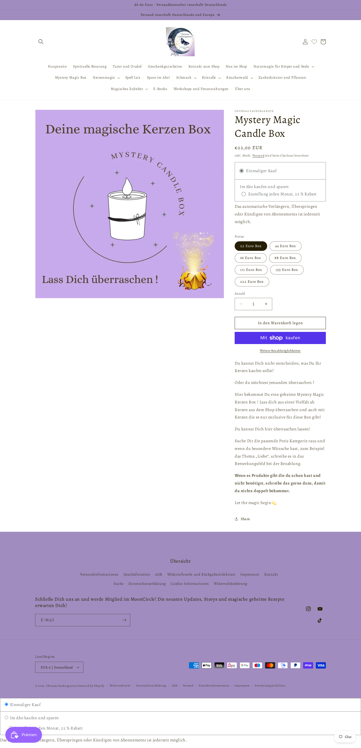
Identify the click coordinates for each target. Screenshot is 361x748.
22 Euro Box (251, 245)
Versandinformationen (99, 574)
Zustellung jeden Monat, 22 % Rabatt (48, 728)
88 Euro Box (285, 257)
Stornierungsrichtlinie (270, 686)
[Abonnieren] (124, 620)
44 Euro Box (285, 245)
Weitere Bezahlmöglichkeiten (280, 351)
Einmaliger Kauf (25, 705)
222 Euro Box (252, 281)
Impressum (249, 574)
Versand (258, 155)
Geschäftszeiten (137, 574)
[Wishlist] (314, 42)
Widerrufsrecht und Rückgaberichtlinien (201, 574)
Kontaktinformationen (214, 686)
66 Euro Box (250, 257)
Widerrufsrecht (120, 686)
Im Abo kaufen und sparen (34, 718)
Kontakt (271, 574)
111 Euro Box (251, 269)
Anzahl (240, 293)
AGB (158, 574)
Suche (118, 583)
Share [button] (245, 518)
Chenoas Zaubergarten (62, 686)
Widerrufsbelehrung (230, 583)
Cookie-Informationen (190, 583)
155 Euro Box (287, 269)
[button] (41, 42)
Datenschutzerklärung (147, 583)
